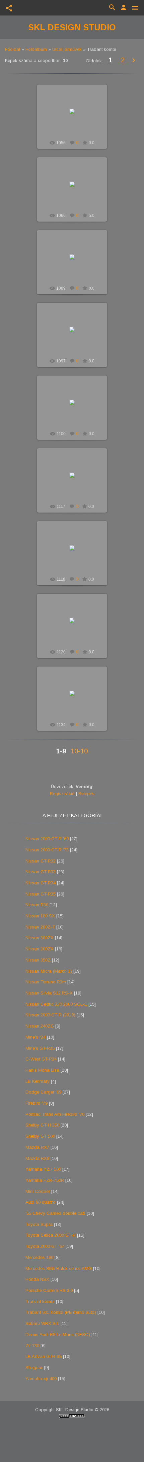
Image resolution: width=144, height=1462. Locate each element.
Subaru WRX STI (42, 1323)
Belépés (86, 793)
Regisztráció (62, 793)
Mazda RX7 (37, 1147)
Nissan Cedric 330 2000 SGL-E (56, 1004)
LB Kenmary (37, 1081)
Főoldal (12, 49)
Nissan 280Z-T (40, 927)
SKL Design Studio (72, 27)
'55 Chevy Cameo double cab (55, 1213)
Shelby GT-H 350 (42, 1125)
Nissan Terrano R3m (45, 981)
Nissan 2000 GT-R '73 (47, 849)
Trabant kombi (40, 1301)
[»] (134, 61)
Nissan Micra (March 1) (48, 971)
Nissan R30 (36, 904)
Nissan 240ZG (39, 1026)
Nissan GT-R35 (40, 894)
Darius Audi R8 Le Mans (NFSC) (57, 1334)
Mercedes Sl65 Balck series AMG (58, 1268)
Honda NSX (37, 1279)
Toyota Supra (39, 1224)
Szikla (75, 117)
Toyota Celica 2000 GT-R (50, 1235)
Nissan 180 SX (40, 915)
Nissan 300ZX (39, 937)
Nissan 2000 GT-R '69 (47, 838)
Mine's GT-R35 (40, 1048)
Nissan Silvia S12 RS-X (49, 993)
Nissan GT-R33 (40, 871)
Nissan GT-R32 (40, 861)
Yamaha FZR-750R (44, 1180)
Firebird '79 (36, 1103)
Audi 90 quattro (40, 1202)
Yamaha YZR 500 (43, 1169)
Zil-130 (32, 1345)
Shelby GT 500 (40, 1136)
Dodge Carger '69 (43, 1092)
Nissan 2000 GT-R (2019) (50, 1014)
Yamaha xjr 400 (41, 1378)
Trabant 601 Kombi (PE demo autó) (60, 1312)
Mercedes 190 (39, 1257)
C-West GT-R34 (41, 1059)
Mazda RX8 (37, 1158)
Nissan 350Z (38, 960)
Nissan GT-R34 (40, 882)
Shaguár (34, 1367)
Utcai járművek (67, 49)
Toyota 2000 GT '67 (44, 1246)
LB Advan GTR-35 (43, 1356)
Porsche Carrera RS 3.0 (49, 1290)
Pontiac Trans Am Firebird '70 (54, 1114)
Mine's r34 (35, 1037)
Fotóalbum (36, 49)
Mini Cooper (37, 1191)
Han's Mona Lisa (42, 1070)
